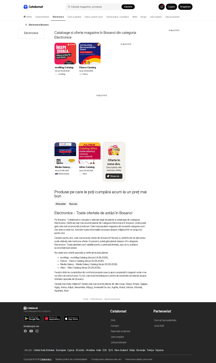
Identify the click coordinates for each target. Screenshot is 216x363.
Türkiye (150, 350)
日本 (104, 350)
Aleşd (128, 283)
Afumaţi (138, 287)
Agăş (57, 287)
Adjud (70, 287)
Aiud (66, 290)
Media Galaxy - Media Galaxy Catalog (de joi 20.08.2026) (88, 264)
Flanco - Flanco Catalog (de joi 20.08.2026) (82, 260)
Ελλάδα (80, 350)
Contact (115, 325)
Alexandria (79, 287)
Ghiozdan (61, 203)
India (98, 350)
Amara (135, 283)
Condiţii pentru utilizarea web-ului (106, 359)
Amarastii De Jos (102, 287)
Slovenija (140, 350)
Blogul (143, 17)
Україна (159, 350)
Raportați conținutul (120, 331)
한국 (110, 350)
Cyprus (70, 350)
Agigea (143, 283)
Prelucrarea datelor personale (138, 359)
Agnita (115, 287)
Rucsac (73, 203)
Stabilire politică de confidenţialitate (71, 359)
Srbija (132, 350)
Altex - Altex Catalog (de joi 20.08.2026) (80, 267)
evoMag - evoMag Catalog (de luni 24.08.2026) (84, 257)
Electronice (59, 222)
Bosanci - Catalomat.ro (69, 219)
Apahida (58, 290)
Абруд (89, 287)
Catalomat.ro (45, 359)
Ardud (122, 287)
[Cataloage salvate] (162, 7)
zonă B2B (159, 325)
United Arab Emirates (44, 350)
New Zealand (121, 350)
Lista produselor (172, 17)
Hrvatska (90, 350)
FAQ (113, 320)
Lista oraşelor (156, 17)
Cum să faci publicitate (165, 320)
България (61, 350)
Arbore (129, 287)
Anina (63, 287)
